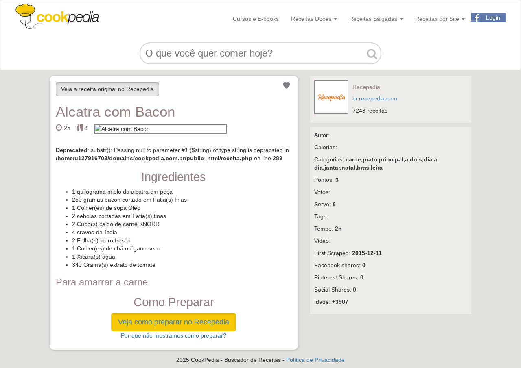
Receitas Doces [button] (312, 18)
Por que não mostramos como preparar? (173, 335)
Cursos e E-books (256, 18)
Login (493, 17)
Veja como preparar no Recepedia (173, 322)
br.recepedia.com (374, 98)
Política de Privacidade (315, 360)
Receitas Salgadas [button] (374, 18)
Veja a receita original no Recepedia (107, 89)
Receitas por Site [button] (438, 18)
